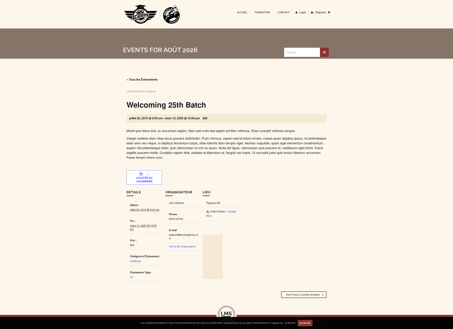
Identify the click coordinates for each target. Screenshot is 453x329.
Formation (262, 12)
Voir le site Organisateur (182, 246)
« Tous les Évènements (142, 79)
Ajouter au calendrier (144, 179)
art (131, 277)
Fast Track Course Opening (303, 294)
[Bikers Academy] (152, 14)
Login (302, 12)
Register (321, 12)
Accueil (242, 12)
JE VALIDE (305, 323)
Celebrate (135, 261)
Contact (284, 12)
